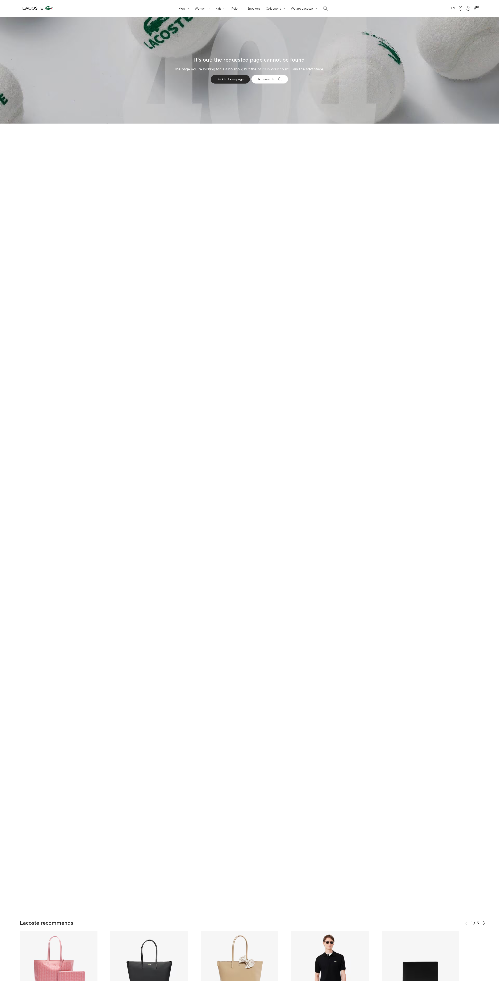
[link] (254, 8)
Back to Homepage (230, 79)
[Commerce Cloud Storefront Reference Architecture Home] (38, 8)
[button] (484, 923)
